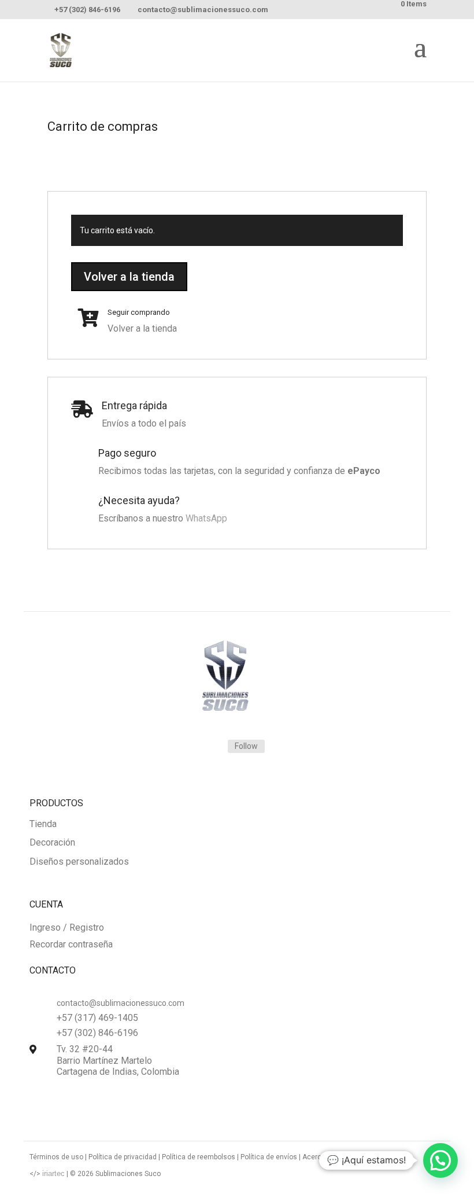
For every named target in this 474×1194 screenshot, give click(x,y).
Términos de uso (56, 1157)
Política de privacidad (122, 1157)
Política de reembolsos (198, 1157)
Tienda (43, 824)
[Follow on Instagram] (204, 746)
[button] (440, 1160)
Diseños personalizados (79, 862)
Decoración (52, 843)
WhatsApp (206, 518)
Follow (246, 746)
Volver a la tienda (129, 277)
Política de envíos (268, 1157)
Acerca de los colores (337, 1157)
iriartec (53, 1173)
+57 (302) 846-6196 (87, 9)
